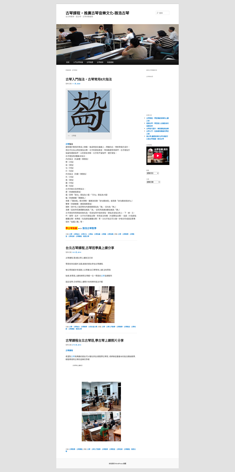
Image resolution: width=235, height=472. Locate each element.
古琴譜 (104, 234)
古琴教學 (125, 234)
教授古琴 (86, 236)
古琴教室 (127, 327)
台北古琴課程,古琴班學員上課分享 (90, 248)
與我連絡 (110, 62)
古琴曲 (90, 234)
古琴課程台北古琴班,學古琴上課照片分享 (95, 340)
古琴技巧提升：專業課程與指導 (157, 128)
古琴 (67, 144)
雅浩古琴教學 (89, 228)
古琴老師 (71, 236)
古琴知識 (97, 234)
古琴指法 (77, 234)
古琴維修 (100, 62)
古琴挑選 (90, 62)
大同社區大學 (92, 327)
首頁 (67, 62)
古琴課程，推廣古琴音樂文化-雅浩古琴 (97, 12)
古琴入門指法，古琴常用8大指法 (89, 79)
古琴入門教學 (110, 327)
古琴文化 (84, 234)
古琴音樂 (110, 234)
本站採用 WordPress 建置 (117, 463)
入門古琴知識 (78, 62)
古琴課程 (79, 236)
